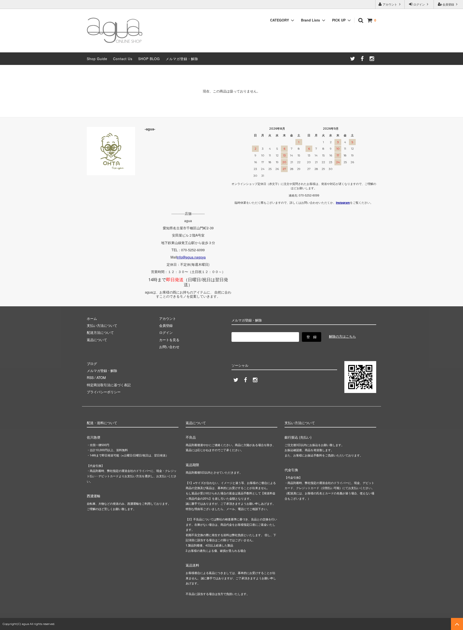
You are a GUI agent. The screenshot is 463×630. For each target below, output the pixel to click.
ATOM (101, 377)
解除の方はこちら (342, 336)
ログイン (419, 4)
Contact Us (122, 58)
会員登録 (448, 4)
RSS (90, 377)
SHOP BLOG (149, 58)
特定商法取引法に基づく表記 (109, 384)
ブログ (92, 363)
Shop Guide (97, 58)
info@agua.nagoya (191, 257)
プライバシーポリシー (104, 391)
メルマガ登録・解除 (182, 58)
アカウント (390, 4)
